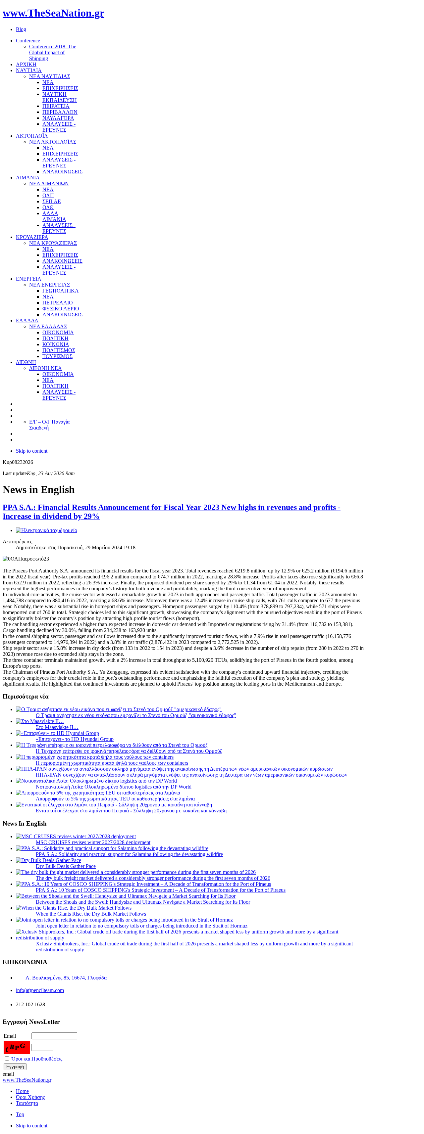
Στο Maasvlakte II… (57, 727)
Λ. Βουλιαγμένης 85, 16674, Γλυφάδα (66, 977)
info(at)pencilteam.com (40, 990)
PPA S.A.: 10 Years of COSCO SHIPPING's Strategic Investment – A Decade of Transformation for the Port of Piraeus (161, 890)
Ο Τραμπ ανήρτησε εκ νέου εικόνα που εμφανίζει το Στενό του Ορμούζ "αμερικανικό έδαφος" (136, 715)
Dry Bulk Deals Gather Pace (66, 866)
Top (20, 1114)
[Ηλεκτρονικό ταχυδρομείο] (46, 530)
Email (10, 1036)
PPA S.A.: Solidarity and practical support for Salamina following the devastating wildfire (129, 854)
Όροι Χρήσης (30, 1097)
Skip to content (31, 451)
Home (22, 1091)
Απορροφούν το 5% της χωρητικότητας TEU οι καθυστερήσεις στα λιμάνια (115, 798)
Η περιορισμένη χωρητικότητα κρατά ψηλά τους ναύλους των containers (112, 763)
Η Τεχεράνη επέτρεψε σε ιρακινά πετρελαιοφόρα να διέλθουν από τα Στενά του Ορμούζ (129, 751)
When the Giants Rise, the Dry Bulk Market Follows (91, 914)
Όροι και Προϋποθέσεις (37, 1059)
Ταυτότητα (27, 1103)
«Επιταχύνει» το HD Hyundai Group (75, 739)
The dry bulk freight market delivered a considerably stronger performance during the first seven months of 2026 (153, 878)
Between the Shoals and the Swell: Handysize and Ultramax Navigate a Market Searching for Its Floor (143, 902)
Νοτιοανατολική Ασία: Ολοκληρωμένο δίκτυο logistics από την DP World (113, 787)
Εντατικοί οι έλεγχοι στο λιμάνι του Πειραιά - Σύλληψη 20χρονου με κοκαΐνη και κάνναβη (131, 810)
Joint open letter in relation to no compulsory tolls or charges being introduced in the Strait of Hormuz (141, 926)
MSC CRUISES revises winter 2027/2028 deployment (93, 842)
